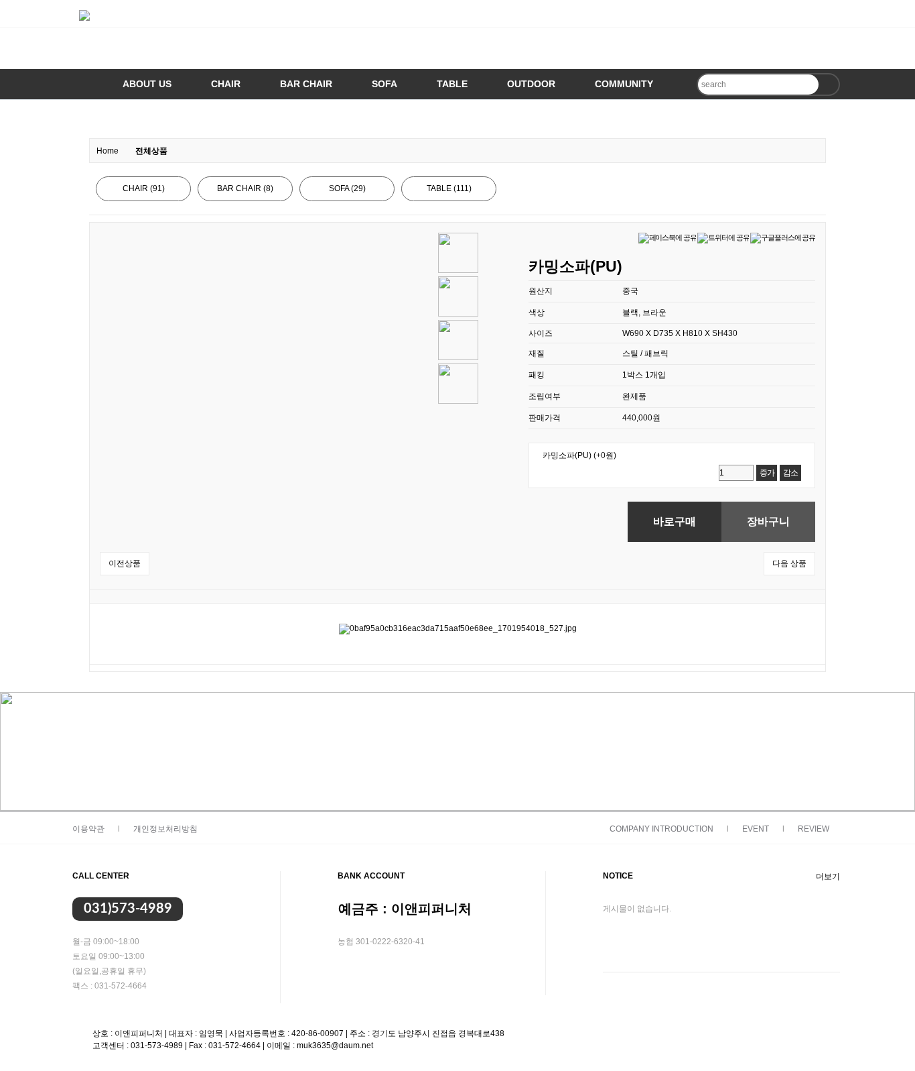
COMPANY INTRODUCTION (661, 829)
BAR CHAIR (306, 83)
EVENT (755, 829)
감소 (790, 472)
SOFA (384, 83)
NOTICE (618, 876)
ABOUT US (147, 83)
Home (107, 151)
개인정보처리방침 (165, 829)
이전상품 (125, 563)
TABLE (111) (449, 188)
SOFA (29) (347, 188)
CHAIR (225, 83)
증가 (767, 472)
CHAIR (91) (144, 188)
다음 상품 (789, 563)
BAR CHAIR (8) (245, 188)
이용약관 (88, 829)
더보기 (828, 876)
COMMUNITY (624, 83)
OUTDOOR (531, 83)
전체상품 (151, 151)
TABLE (452, 83)
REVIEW (813, 829)
